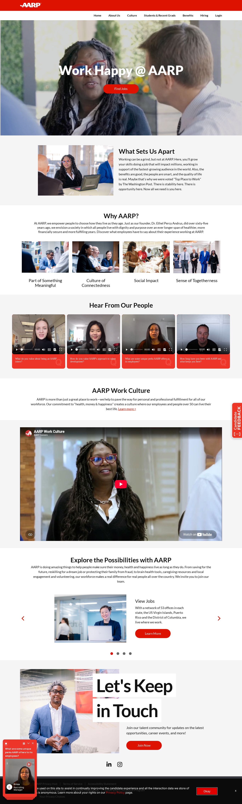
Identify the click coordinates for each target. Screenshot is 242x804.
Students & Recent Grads (160, 15)
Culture (132, 15)
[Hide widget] (33, 743)
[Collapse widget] (28, 743)
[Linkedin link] (109, 765)
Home (97, 15)
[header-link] (32, 5)
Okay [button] (207, 791)
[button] (20, 776)
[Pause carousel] (24, 743)
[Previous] (23, 618)
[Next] (218, 618)
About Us (114, 15)
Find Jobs (121, 89)
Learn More (153, 633)
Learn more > (127, 409)
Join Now (144, 745)
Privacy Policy (115, 792)
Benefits (188, 15)
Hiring (204, 15)
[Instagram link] (120, 765)
